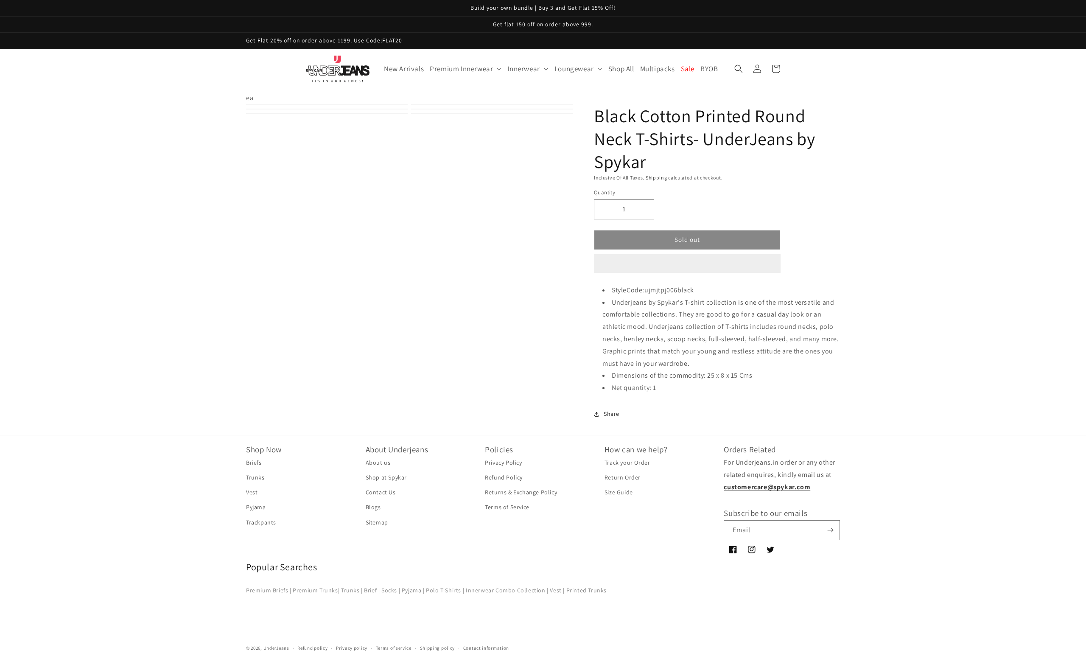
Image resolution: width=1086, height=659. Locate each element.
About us (378, 462)
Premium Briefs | (268, 590)
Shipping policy (437, 648)
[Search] (738, 68)
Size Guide (619, 492)
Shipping (656, 177)
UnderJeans (276, 648)
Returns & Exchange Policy (521, 492)
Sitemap (377, 522)
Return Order (623, 477)
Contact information (486, 648)
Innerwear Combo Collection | (507, 590)
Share (611, 414)
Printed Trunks (586, 590)
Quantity (604, 192)
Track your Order (627, 462)
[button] (687, 264)
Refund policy (312, 648)
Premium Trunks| (316, 590)
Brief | (372, 590)
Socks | (390, 590)
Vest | (557, 590)
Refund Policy (504, 477)
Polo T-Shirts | (445, 590)
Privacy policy (351, 648)
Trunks (255, 477)
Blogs (373, 507)
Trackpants (261, 522)
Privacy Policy (503, 462)
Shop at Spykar (386, 477)
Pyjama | (413, 590)
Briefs (254, 462)
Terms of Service (507, 507)
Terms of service (393, 648)
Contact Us (381, 492)
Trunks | (352, 590)
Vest (252, 492)
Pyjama (256, 507)
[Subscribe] (830, 530)
